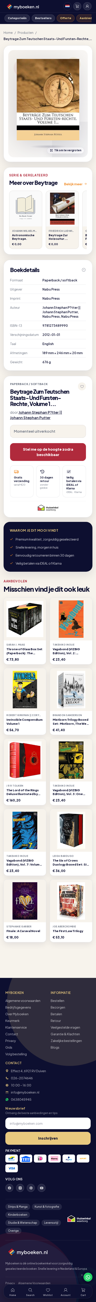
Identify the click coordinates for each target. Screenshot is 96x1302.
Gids (8, 1047)
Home (8, 32)
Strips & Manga (17, 1206)
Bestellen (57, 1001)
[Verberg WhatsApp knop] (79, 1277)
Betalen (56, 1014)
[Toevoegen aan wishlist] (82, 386)
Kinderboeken (17, 1214)
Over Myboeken (17, 1014)
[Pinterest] (31, 1188)
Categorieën (17, 18)
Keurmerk (12, 1021)
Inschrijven (48, 1138)
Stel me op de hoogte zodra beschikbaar (48, 452)
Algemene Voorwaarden (34, 1283)
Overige (13, 1230)
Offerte (65, 18)
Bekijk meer (73, 184)
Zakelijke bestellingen (66, 1041)
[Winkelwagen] (77, 6)
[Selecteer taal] (67, 6)
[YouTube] (42, 1188)
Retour (56, 1021)
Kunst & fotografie (47, 1206)
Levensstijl (51, 1222)
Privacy (10, 1041)
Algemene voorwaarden (22, 1001)
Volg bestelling (16, 1054)
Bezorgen (58, 1007)
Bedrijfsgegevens (18, 1007)
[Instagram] (20, 1188)
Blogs (55, 1047)
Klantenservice (16, 1027)
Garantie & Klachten (65, 1034)
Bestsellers (43, 18)
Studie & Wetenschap (22, 1222)
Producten (25, 32)
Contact (11, 1034)
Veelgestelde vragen (65, 1027)
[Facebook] (9, 1188)
